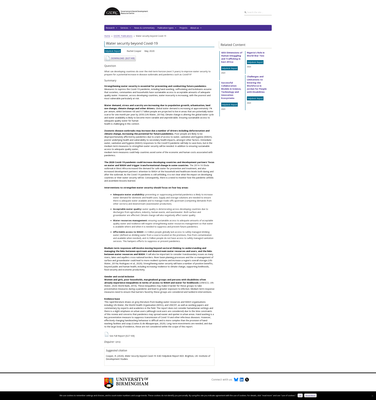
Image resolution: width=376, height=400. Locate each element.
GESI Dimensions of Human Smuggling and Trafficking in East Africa (231, 57)
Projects (183, 27)
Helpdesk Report (112, 51)
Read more (310, 395)
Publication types (165, 27)
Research (110, 27)
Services (124, 27)
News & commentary (144, 27)
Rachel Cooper (134, 50)
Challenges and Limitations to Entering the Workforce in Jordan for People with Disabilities (257, 84)
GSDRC (126, 12)
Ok (300, 395)
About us (194, 27)
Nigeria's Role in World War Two (256, 54)
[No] (372, 395)
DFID (118, 341)
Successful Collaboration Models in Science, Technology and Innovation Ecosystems (231, 90)
